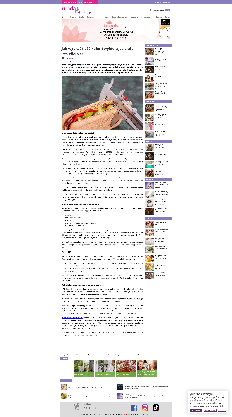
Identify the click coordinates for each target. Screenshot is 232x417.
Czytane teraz (66, 381)
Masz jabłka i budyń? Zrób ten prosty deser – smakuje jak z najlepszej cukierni (161, 274)
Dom (106, 17)
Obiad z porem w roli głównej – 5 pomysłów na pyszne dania (161, 248)
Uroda (64, 17)
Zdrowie (73, 17)
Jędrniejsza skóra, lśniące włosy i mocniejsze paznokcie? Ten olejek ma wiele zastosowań (161, 210)
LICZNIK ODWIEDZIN (90, 2)
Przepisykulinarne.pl (147, 414)
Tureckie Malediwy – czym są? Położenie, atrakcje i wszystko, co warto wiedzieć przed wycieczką (161, 164)
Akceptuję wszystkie (196, 410)
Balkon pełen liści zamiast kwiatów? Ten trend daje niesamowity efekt (81, 374)
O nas (91, 414)
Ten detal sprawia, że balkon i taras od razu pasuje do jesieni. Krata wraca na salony (160, 172)
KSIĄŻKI (80, 2)
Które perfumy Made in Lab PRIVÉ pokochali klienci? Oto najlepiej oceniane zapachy (161, 192)
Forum (167, 17)
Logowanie (166, 2)
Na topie (158, 17)
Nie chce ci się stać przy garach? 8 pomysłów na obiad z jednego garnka (160, 256)
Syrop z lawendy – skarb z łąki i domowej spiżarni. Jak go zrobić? (161, 59)
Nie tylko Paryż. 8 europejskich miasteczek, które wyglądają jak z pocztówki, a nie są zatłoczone (161, 51)
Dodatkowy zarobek (134, 414)
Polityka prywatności (108, 414)
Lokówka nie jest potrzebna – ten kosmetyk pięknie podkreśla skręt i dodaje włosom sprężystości (161, 202)
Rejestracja (157, 2)
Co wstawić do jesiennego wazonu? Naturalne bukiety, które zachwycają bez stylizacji (161, 86)
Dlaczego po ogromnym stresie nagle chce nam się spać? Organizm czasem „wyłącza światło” (161, 134)
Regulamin (97, 414)
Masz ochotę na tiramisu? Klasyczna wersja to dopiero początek (162, 222)
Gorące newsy (146, 17)
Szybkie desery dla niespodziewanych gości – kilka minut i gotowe (161, 239)
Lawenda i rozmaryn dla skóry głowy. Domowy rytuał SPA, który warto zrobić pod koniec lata (162, 185)
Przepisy (90, 17)
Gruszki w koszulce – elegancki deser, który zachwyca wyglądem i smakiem (160, 266)
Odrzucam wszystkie (210, 410)
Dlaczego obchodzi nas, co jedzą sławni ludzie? (161, 75)
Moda (99, 17)
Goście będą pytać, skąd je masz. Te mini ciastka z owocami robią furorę (161, 231)
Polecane (64, 358)
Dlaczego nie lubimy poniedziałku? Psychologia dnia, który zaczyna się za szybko (161, 146)
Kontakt (118, 414)
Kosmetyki (134, 17)
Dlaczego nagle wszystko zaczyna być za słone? (161, 92)
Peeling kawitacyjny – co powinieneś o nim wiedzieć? (75, 355)
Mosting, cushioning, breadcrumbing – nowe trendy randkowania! (125, 355)
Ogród (81, 17)
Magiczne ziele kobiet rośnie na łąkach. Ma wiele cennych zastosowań (125, 374)
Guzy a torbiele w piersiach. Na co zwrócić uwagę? (161, 123)
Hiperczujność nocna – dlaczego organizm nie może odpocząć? (160, 68)
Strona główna (84, 414)
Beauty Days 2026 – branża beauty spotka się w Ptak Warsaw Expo (161, 116)
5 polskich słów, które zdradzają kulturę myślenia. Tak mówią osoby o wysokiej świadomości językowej (146, 373)
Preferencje (222, 410)
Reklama (124, 414)
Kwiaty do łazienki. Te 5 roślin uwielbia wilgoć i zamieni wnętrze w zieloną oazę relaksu (104, 374)
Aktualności (150, 102)
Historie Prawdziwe (119, 17)
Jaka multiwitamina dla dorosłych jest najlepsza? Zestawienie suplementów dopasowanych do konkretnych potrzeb (161, 108)
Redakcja (71, 58)
